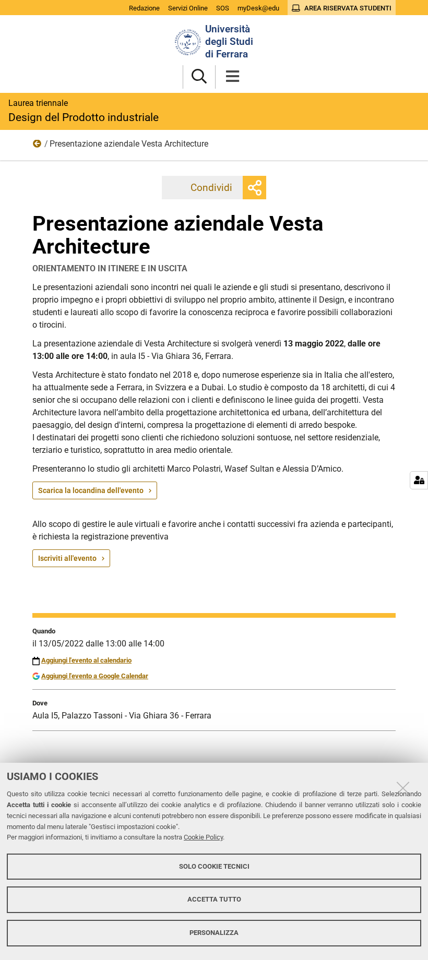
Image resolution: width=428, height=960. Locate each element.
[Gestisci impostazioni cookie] (419, 480)
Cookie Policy (203, 837)
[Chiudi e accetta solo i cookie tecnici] (403, 787)
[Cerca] (199, 77)
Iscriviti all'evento (67, 558)
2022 (37, 146)
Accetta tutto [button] (214, 899)
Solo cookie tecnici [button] (214, 866)
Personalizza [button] (214, 933)
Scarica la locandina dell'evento (91, 490)
